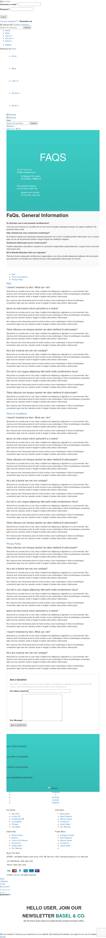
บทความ (8, 35)
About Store (65, 813)
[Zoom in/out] (9, 889)
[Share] (4, 889)
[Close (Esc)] (1, 889)
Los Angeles (17, 821)
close (8, 1)
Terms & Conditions (20, 840)
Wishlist (8, 44)
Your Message (16, 720)
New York (15, 813)
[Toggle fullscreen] (6, 889)
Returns (15, 837)
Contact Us (64, 821)
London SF (16, 816)
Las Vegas (16, 826)
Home (7, 30)
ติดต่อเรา (8, 41)
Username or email (8, 4)
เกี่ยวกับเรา (9, 38)
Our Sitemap (65, 826)
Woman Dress (66, 819)
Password (5, 9)
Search (27, 27)
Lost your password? (8, 21)
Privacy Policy (17, 835)
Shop (7, 33)
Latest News (65, 824)
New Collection (66, 816)
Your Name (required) (19, 691)
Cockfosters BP (18, 819)
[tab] (13, 274)
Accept (3, 936)
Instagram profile (67, 835)
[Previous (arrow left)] (1, 892)
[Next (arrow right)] (4, 892)
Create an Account (21, 24)
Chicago (15, 824)
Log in (3, 16)
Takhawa (16, 874)
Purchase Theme (67, 848)
